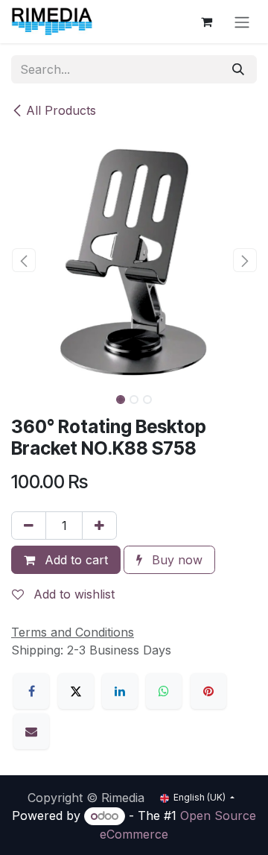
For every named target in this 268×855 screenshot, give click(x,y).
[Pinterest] (208, 691)
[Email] (31, 731)
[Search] (238, 69)
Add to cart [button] (74, 559)
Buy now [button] (175, 559)
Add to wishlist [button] (72, 594)
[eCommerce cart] (206, 22)
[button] (23, 260)
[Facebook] (31, 691)
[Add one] (99, 525)
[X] (76, 691)
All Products (61, 110)
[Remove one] (28, 525)
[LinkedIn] (120, 691)
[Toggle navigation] (242, 21)
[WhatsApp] (164, 691)
